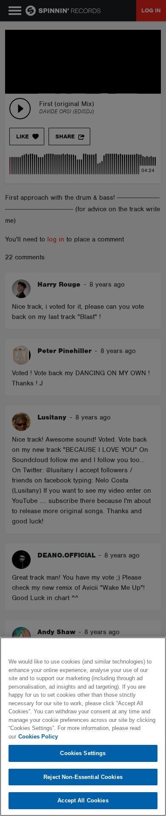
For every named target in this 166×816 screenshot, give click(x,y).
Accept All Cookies (82, 800)
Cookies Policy (38, 736)
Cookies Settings (83, 753)
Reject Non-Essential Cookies (83, 777)
